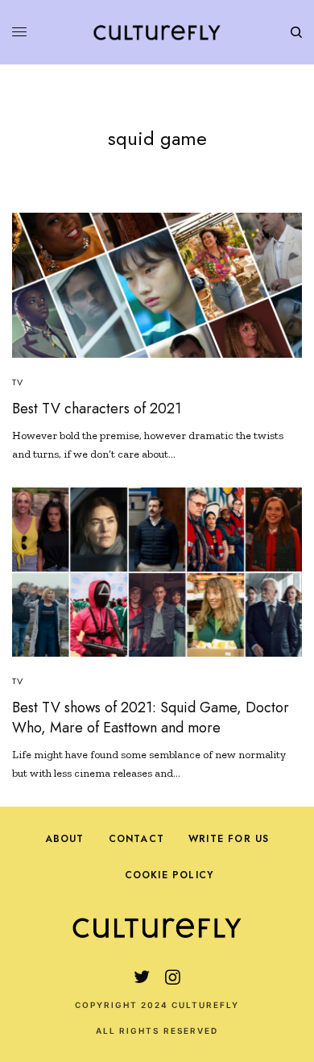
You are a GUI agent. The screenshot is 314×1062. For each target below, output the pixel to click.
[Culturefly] (157, 32)
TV (17, 381)
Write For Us (228, 839)
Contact (136, 839)
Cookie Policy (169, 875)
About (65, 839)
